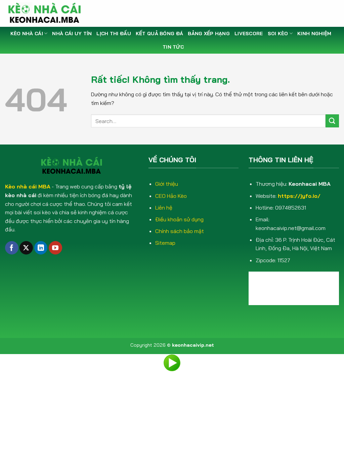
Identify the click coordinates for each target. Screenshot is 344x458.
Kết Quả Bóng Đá (159, 34)
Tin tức (173, 47)
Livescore (248, 34)
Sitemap (165, 242)
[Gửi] (332, 120)
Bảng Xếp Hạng (209, 34)
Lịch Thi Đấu (113, 34)
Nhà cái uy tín (72, 34)
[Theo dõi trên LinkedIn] (41, 247)
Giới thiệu (166, 183)
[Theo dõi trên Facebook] (11, 247)
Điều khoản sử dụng (179, 219)
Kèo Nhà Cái (26, 34)
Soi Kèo (278, 34)
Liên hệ (163, 207)
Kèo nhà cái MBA (27, 186)
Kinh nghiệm (314, 34)
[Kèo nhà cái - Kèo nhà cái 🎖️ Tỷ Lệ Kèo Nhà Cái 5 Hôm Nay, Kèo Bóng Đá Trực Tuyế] (47, 13)
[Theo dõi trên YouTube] (55, 247)
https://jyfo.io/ (299, 195)
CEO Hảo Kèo (171, 195)
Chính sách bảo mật (179, 231)
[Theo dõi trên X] (26, 247)
